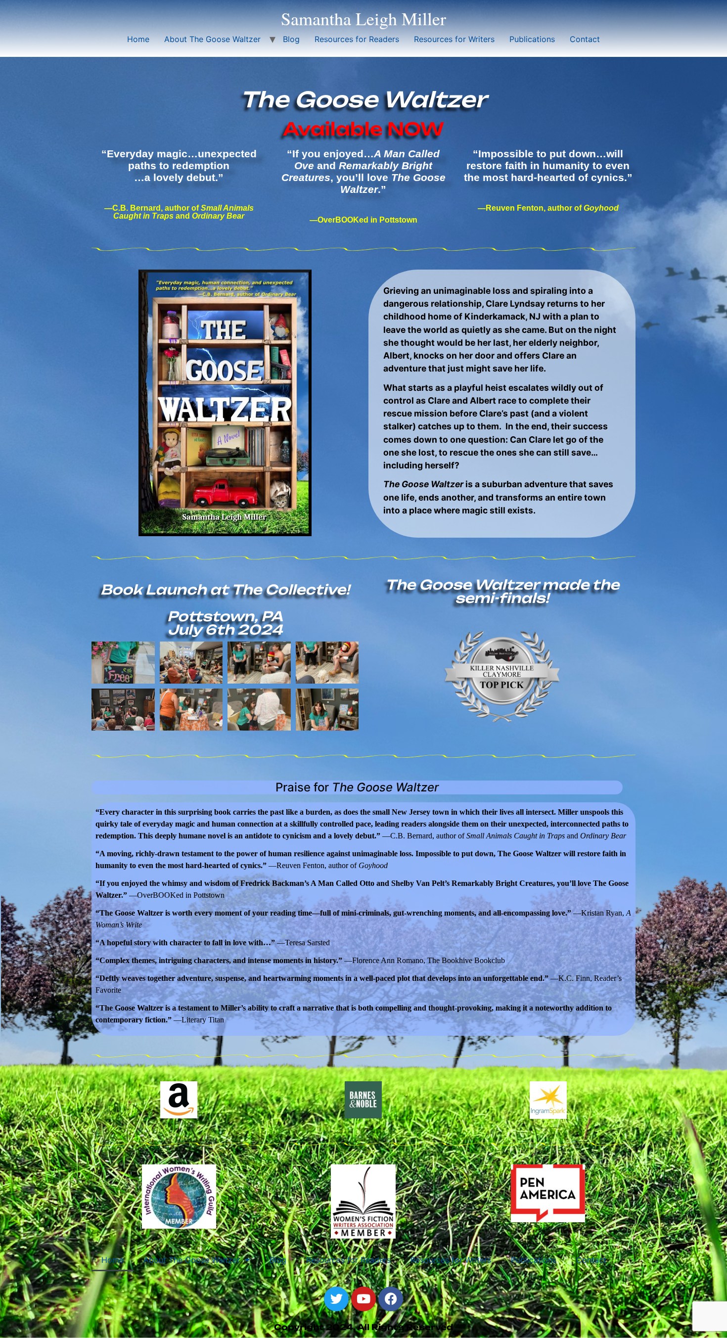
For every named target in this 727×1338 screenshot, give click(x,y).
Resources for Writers (454, 39)
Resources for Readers (357, 39)
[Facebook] (390, 1299)
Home (138, 39)
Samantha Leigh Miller (363, 18)
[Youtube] (363, 1299)
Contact (585, 39)
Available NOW (363, 129)
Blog (291, 39)
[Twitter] (336, 1299)
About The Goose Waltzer (212, 39)
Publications (532, 39)
